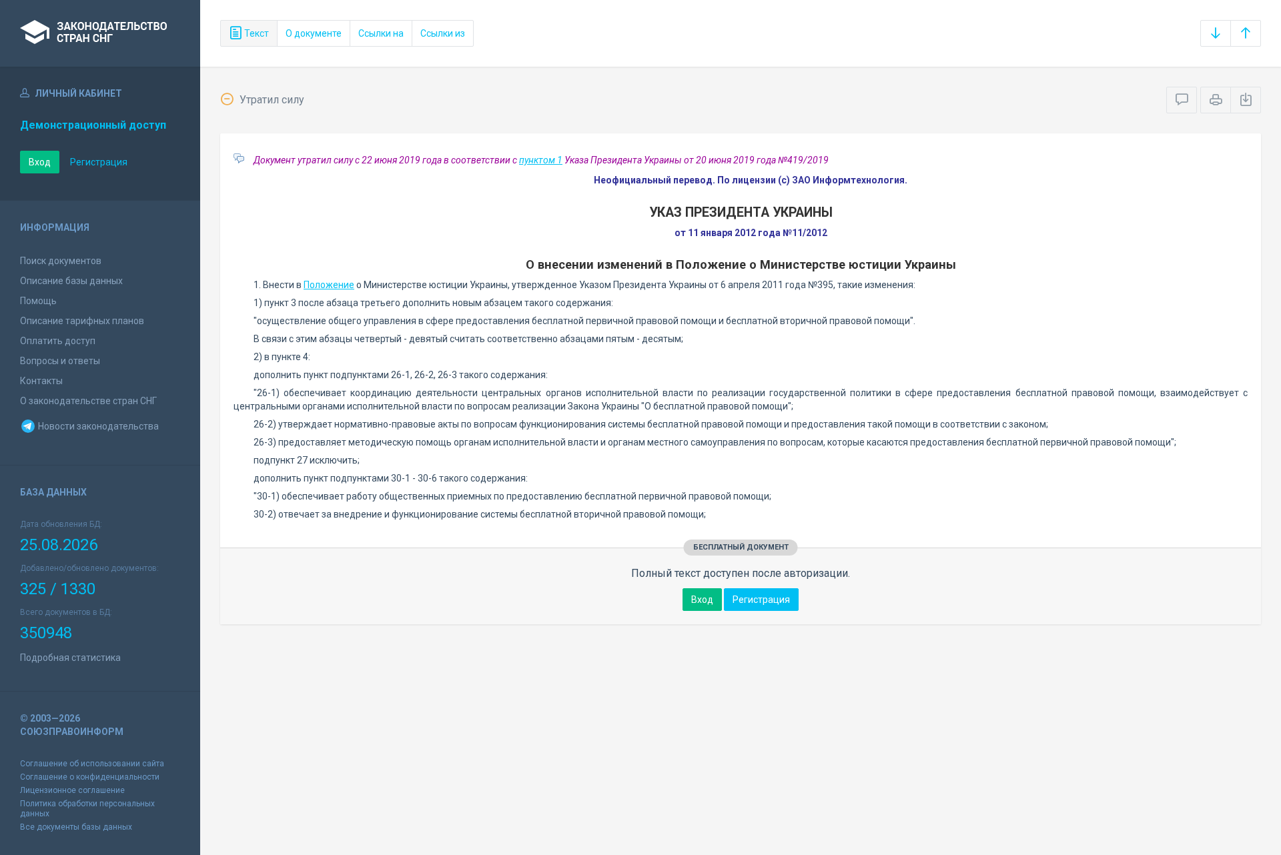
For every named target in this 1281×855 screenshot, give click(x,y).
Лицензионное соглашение (72, 790)
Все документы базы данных (76, 827)
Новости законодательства (97, 426)
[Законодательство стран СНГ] (100, 33)
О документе (314, 33)
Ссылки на (381, 33)
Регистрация (98, 162)
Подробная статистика (70, 657)
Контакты (41, 380)
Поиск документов (60, 260)
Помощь (38, 300)
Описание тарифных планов (82, 320)
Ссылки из (442, 33)
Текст (255, 33)
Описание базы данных (71, 280)
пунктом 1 (540, 160)
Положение (329, 284)
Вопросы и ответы (60, 360)
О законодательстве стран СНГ (88, 400)
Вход (40, 162)
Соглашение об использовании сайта (92, 763)
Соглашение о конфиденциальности (89, 777)
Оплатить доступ (57, 340)
